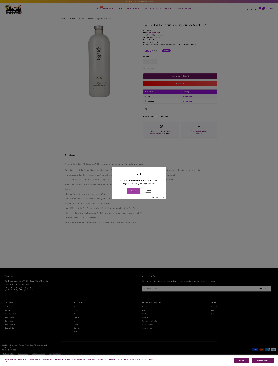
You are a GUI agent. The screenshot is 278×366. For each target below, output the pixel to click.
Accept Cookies (263, 361)
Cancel (148, 191)
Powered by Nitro (159, 197)
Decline (241, 361)
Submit (133, 191)
